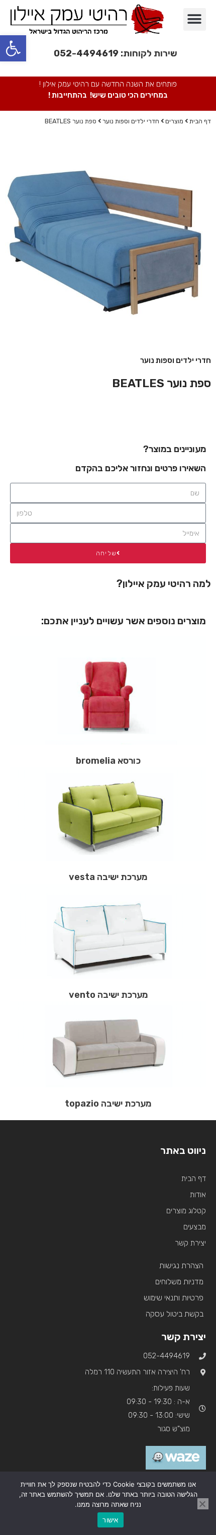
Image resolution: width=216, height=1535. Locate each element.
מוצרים (174, 121)
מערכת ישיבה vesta (108, 877)
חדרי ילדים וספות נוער (130, 121)
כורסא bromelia (108, 760)
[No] (202, 1503)
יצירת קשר (190, 1243)
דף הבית (200, 121)
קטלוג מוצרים (186, 1210)
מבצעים (194, 1226)
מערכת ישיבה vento (108, 994)
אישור (110, 1520)
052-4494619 (86, 53)
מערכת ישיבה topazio (108, 1103)
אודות (198, 1194)
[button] (194, 19)
